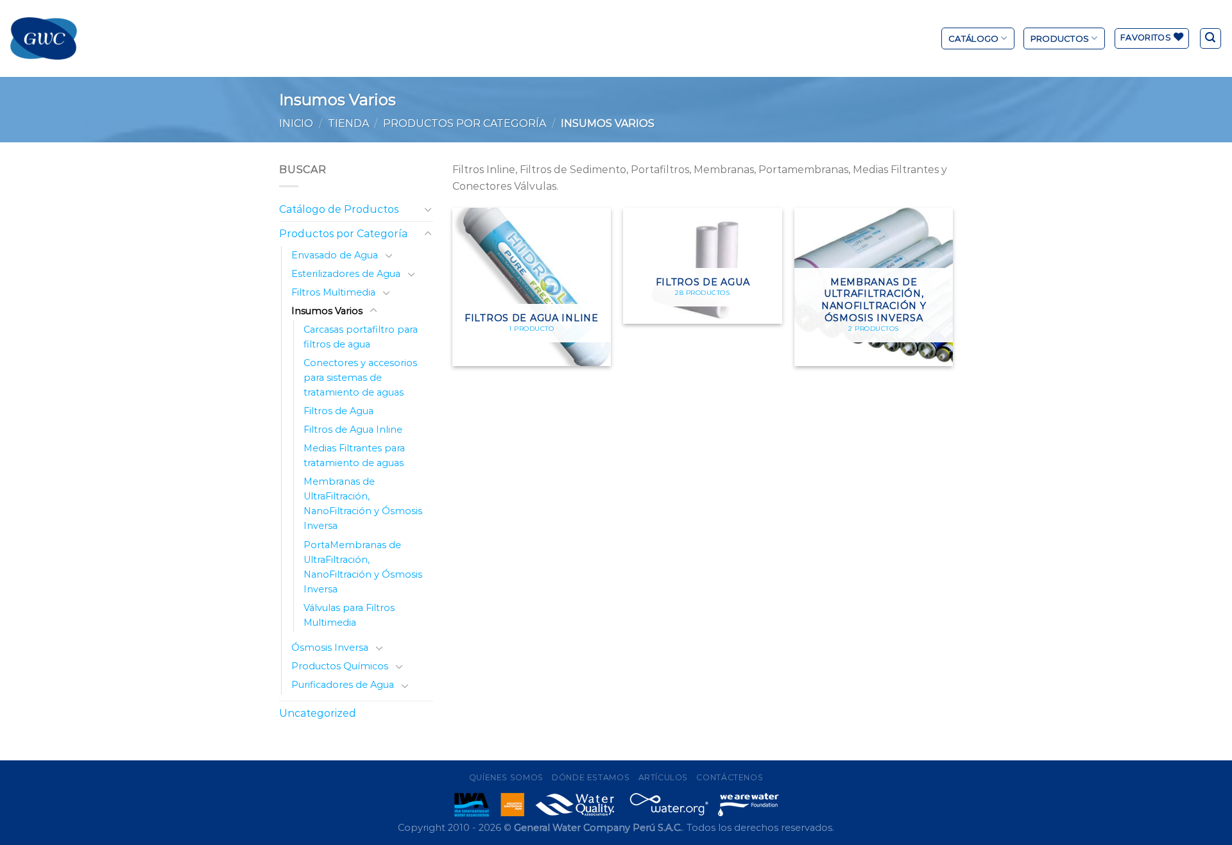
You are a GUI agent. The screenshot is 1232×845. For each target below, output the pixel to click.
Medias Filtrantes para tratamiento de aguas (354, 455)
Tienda (348, 123)
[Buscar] (1211, 38)
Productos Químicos (339, 666)
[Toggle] (428, 209)
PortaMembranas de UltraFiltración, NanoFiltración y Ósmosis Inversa (363, 567)
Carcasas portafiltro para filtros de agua (361, 337)
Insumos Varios (327, 311)
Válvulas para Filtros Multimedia (349, 615)
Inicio (296, 123)
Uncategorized (317, 713)
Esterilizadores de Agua (345, 274)
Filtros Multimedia (333, 292)
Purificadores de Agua (342, 684)
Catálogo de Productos (338, 209)
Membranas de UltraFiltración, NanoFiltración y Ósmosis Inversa (363, 503)
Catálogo (973, 38)
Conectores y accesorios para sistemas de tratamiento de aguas (360, 377)
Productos (1060, 38)
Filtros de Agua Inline (353, 429)
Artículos (663, 777)
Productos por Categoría (464, 123)
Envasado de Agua (334, 255)
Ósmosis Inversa (329, 647)
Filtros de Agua (338, 411)
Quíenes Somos (506, 777)
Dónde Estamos (590, 777)
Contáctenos (729, 777)
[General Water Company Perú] (44, 38)
